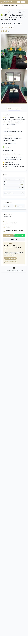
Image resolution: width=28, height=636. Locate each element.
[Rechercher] (22, 5)
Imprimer (14, 239)
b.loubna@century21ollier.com (14, 230)
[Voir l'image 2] (14, 86)
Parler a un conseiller (10, 261)
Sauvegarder (7, 23)
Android (23, 2)
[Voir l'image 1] (14, 51)
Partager (17, 23)
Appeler (8, 235)
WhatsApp (20, 235)
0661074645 (9, 227)
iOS (18, 2)
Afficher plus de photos (14, 108)
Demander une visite (10, 258)
